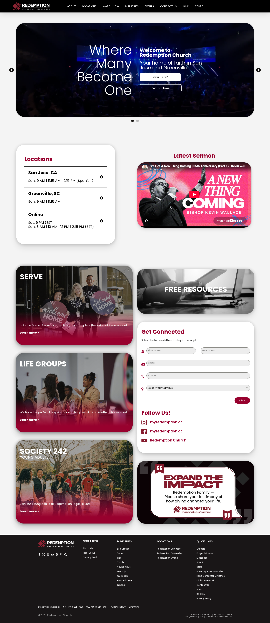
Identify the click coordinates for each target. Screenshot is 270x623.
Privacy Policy (204, 598)
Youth (120, 562)
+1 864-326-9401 (99, 607)
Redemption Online (167, 557)
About (200, 562)
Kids (119, 557)
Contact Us (203, 585)
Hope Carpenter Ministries (211, 575)
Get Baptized (90, 557)
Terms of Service (218, 616)
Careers (201, 548)
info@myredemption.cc (49, 607)
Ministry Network (205, 580)
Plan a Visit (88, 548)
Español (121, 585)
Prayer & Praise (205, 553)
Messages (202, 557)
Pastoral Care (124, 580)
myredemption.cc (166, 422)
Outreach (122, 575)
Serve (120, 553)
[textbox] (195, 388)
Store (199, 566)
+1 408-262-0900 (75, 607)
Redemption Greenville (169, 553)
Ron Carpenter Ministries (210, 571)
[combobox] (198, 388)
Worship (121, 571)
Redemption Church (168, 440)
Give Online (134, 607)
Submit (242, 400)
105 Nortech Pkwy (118, 607)
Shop (199, 589)
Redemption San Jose (169, 548)
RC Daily (201, 594)
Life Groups (123, 548)
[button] (11, 70)
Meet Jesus (89, 552)
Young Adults (124, 566)
